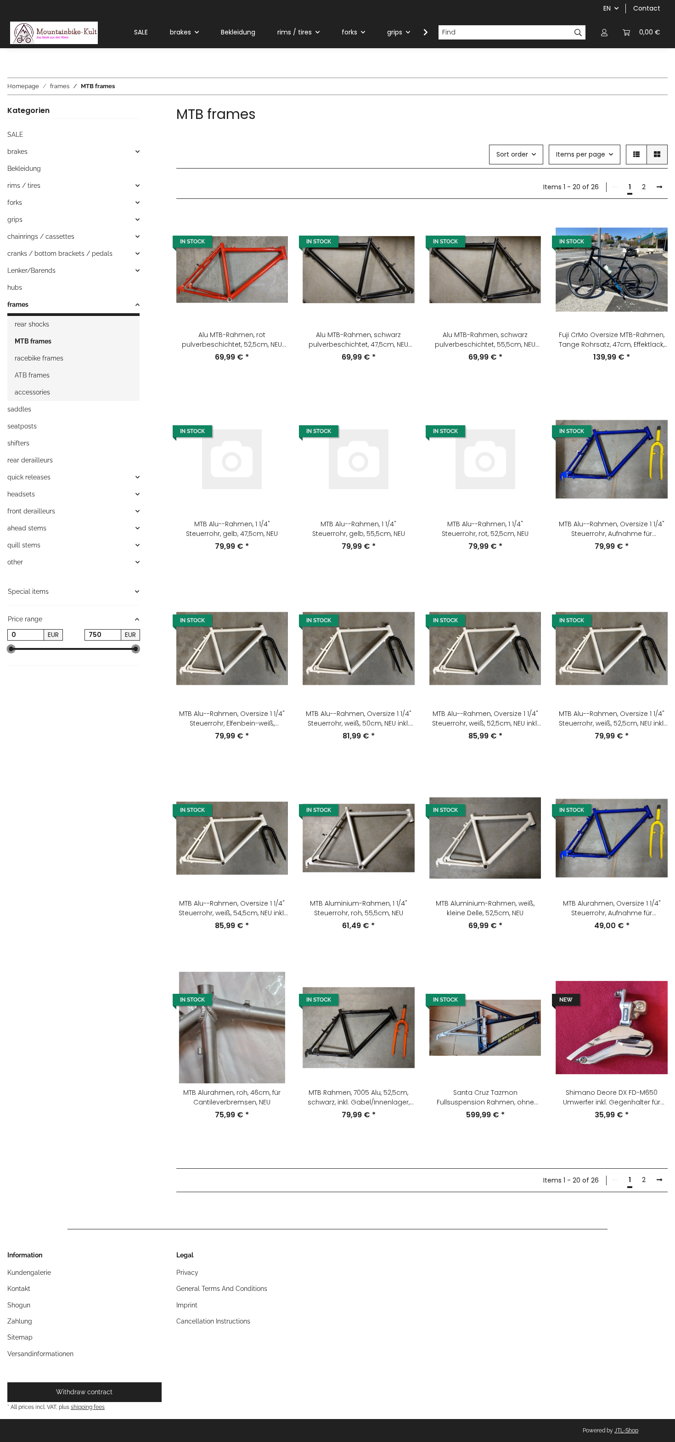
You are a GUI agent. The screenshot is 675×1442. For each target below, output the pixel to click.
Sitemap (20, 1337)
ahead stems (26, 528)
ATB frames (32, 375)
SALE (15, 134)
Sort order (512, 154)
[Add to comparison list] (272, 229)
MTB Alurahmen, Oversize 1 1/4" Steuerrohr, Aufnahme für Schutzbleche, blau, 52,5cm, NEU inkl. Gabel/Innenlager (612, 908)
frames (17, 304)
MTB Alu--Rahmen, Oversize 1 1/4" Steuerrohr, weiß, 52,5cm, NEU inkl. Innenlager (612, 718)
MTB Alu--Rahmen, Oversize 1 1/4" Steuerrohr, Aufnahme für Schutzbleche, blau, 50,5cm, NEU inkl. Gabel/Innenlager (611, 529)
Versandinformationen (40, 1354)
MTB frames (33, 341)
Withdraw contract (84, 1392)
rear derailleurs (30, 460)
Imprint (186, 1305)
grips (14, 219)
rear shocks (32, 324)
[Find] (578, 32)
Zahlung (19, 1321)
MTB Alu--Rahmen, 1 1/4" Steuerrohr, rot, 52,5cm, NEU (485, 528)
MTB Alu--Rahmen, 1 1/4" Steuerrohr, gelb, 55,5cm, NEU (358, 528)
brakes (17, 151)
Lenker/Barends (31, 270)
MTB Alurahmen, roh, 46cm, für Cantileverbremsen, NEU (232, 1097)
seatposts (22, 426)
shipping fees (88, 1406)
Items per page (580, 154)
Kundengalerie (29, 1272)
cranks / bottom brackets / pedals (59, 253)
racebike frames (39, 358)
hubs (14, 287)
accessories (32, 392)
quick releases (29, 477)
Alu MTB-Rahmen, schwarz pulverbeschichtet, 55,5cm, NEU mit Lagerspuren (485, 339)
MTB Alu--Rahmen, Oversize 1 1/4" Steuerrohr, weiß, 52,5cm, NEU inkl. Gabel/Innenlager (485, 718)
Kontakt (18, 1288)
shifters (18, 443)
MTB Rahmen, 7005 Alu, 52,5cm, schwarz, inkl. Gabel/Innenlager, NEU (359, 1097)
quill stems (23, 545)
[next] (659, 187)
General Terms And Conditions (221, 1288)
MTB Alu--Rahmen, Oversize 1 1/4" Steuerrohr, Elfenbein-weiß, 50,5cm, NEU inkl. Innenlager (232, 718)
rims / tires (23, 185)
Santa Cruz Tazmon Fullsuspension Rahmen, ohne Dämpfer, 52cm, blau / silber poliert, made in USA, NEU (485, 1097)
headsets (21, 494)
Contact (646, 8)
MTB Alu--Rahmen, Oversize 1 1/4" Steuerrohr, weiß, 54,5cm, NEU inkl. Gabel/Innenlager (232, 908)
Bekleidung (24, 168)
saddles (19, 409)
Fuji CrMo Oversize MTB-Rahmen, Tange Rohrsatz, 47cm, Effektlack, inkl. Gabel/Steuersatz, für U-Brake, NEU (612, 339)
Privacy (187, 1272)
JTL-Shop (626, 1430)
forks (14, 202)
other (15, 562)
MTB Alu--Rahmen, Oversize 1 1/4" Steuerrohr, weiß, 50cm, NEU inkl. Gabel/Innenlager (358, 718)
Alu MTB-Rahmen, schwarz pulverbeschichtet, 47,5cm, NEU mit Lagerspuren (358, 339)
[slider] (11, 649)
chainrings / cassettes (40, 236)
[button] (604, 32)
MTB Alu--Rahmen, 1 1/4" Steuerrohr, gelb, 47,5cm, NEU (232, 528)
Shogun (18, 1305)
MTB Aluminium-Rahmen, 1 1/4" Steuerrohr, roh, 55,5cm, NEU (358, 908)
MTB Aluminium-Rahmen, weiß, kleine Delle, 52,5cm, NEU (485, 908)
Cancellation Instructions (213, 1321)
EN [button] (607, 8)
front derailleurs (31, 511)
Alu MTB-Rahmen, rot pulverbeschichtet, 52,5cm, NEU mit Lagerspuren (232, 339)
